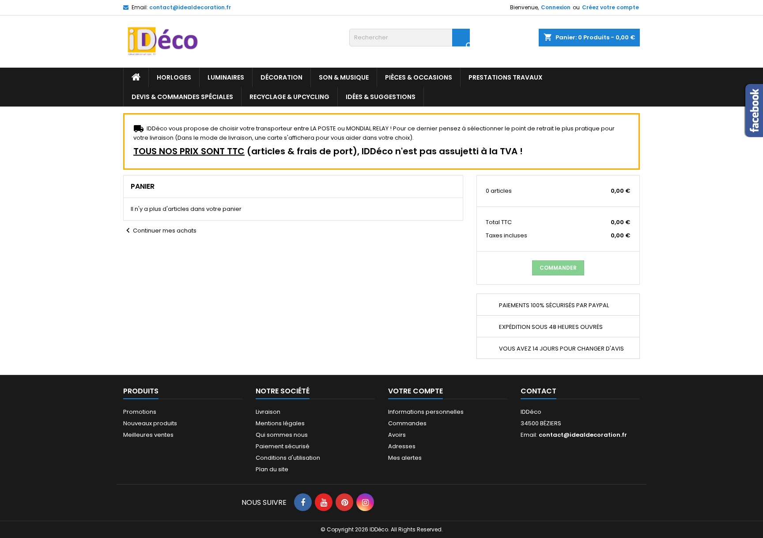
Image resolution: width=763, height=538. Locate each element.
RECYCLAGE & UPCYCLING (289, 96)
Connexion (555, 7)
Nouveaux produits (150, 423)
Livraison (268, 412)
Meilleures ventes (148, 435)
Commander (558, 267)
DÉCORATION (281, 77)
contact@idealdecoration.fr (190, 7)
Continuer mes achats (159, 230)
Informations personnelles (426, 412)
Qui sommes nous (282, 435)
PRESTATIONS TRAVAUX (505, 77)
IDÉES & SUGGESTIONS (380, 96)
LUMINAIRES (226, 77)
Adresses (401, 446)
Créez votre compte (610, 7)
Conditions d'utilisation (288, 458)
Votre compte (415, 391)
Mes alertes (405, 458)
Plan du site (272, 469)
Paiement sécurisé (283, 446)
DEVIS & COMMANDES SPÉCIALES (182, 96)
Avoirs (397, 435)
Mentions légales (280, 423)
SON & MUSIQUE (344, 77)
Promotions (139, 412)
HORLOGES (174, 77)
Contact (538, 391)
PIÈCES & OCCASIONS (418, 77)
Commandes (407, 423)
